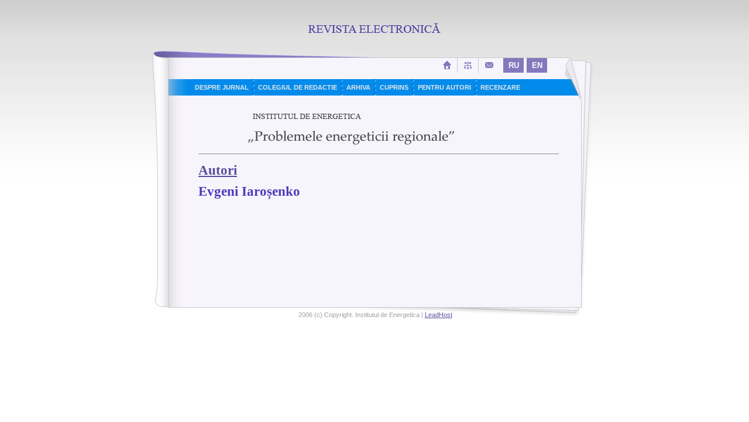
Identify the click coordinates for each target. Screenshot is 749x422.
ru (514, 65)
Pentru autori (444, 87)
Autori (217, 170)
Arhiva (358, 87)
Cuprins (394, 87)
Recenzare (500, 87)
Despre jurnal (222, 87)
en (537, 65)
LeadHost (438, 314)
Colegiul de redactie (297, 87)
